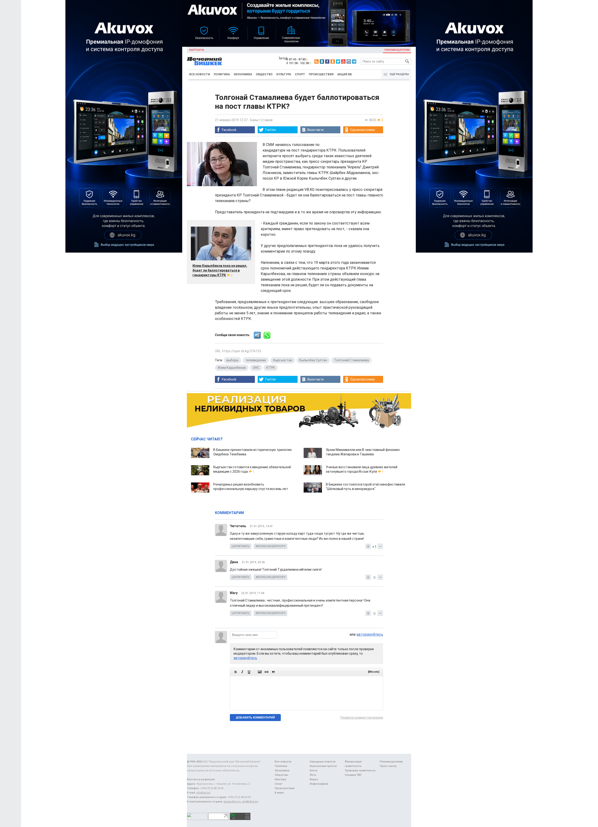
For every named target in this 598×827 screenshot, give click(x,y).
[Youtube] (343, 61)
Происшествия (321, 74)
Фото (313, 774)
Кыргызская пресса (323, 766)
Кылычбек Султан (313, 360)
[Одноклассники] (333, 61)
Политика (222, 74)
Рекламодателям (397, 49)
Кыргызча (196, 49)
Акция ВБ (344, 74)
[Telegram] (354, 61)
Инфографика (319, 783)
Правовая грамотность (360, 770)
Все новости (199, 74)
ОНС (256, 368)
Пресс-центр (388, 766)
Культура (283, 74)
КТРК (270, 368)
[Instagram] (349, 61)
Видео (314, 779)
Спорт (300, 74)
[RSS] (316, 61)
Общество (264, 74)
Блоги (313, 770)
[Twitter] (338, 61)
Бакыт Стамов (261, 120)
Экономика (243, 74)
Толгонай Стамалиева (351, 360)
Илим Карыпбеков (232, 368)
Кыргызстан (282, 360)
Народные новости (322, 761)
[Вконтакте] (322, 61)
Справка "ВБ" (353, 774)
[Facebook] (327, 61)
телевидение (256, 360)
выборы (232, 360)
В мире (279, 792)
